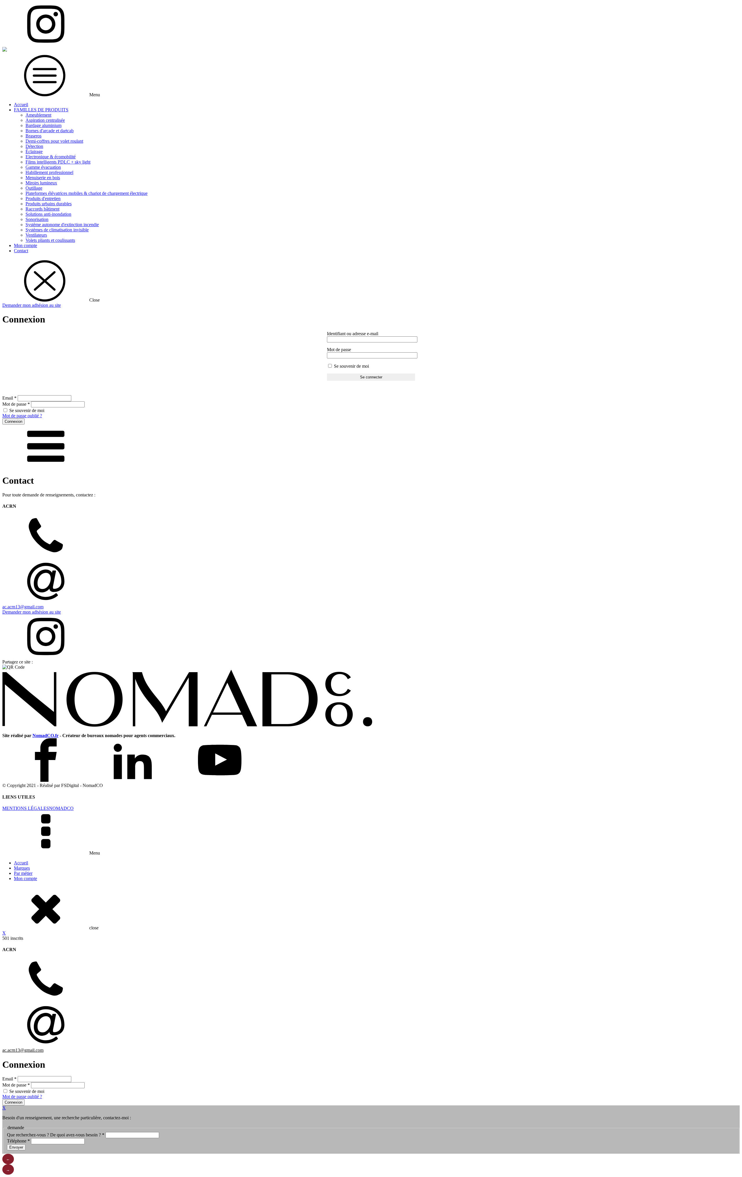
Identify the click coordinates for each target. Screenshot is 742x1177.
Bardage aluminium (43, 125)
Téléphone (18, 1140)
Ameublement (38, 115)
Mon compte (25, 245)
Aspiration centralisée (45, 120)
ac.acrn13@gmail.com (22, 606)
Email (9, 398)
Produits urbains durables (49, 203)
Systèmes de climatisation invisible (57, 229)
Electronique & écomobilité (51, 156)
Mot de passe (339, 349)
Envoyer (16, 1147)
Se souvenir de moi (351, 366)
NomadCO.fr (45, 735)
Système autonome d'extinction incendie (62, 224)
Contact (21, 250)
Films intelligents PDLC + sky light (58, 161)
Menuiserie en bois (43, 177)
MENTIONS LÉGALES (25, 808)
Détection (34, 146)
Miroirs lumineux (41, 182)
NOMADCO (61, 808)
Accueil (21, 104)
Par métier (23, 873)
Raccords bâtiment (42, 208)
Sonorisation (37, 219)
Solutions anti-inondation (48, 214)
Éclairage (34, 151)
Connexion (13, 421)
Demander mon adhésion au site (31, 305)
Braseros (33, 135)
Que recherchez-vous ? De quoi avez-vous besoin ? (55, 1134)
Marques (22, 868)
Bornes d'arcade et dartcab (50, 130)
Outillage (34, 188)
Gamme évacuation (43, 167)
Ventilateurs (36, 235)
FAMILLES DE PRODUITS (41, 109)
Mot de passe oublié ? (22, 415)
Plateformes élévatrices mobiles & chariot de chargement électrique (87, 193)
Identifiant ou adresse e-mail (352, 333)
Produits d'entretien (43, 198)
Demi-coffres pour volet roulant (54, 141)
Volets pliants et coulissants (50, 240)
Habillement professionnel (49, 172)
